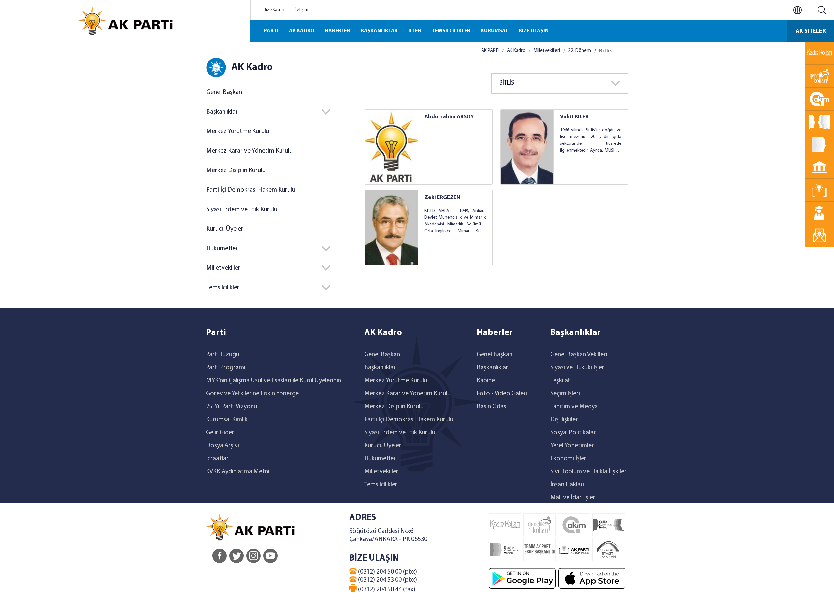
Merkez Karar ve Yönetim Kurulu (249, 151)
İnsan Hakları (567, 485)
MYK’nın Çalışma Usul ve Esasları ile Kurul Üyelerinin (273, 380)
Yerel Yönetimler (572, 445)
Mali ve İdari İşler (572, 498)
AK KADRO (301, 31)
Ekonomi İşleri (569, 459)
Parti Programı (225, 367)
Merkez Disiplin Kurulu (236, 170)
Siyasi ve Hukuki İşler (577, 367)
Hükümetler (380, 459)
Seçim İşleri (565, 393)
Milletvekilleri (547, 50)
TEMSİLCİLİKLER (451, 31)
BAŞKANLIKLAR (379, 31)
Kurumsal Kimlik (227, 419)
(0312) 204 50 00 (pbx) (387, 572)
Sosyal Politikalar (573, 432)
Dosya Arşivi (222, 445)
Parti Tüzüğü (222, 354)
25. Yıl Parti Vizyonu (231, 406)
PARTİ (271, 31)
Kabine (486, 380)
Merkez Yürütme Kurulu (237, 131)
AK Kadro (516, 50)
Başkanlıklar (380, 367)
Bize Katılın (274, 9)
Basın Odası (492, 406)
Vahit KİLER (574, 117)
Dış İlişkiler (564, 419)
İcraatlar (217, 459)
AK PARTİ (490, 50)
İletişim (301, 9)
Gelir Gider (220, 432)
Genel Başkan (224, 92)
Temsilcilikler (380, 485)
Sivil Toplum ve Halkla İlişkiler (588, 472)
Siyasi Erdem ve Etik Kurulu (241, 209)
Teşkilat (560, 380)
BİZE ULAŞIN (534, 31)
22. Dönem (579, 50)
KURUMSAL (494, 31)
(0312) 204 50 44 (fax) (386, 589)
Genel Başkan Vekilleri (578, 354)
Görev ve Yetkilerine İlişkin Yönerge (252, 393)
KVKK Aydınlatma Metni (237, 472)
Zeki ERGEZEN (442, 197)
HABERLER (337, 31)
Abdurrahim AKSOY (449, 117)
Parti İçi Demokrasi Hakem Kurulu (250, 190)
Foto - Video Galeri (502, 393)
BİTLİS (506, 83)
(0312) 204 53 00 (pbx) (387, 580)
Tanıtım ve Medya (574, 406)
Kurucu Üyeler (224, 229)
